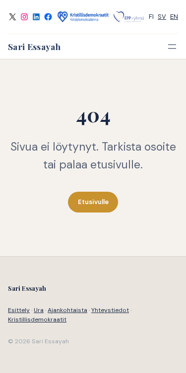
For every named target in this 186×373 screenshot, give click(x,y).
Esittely (19, 310)
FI (151, 16)
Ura (39, 310)
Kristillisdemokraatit (37, 319)
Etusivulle (93, 202)
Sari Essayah (34, 46)
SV (162, 16)
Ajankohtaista (67, 310)
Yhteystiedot (110, 310)
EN (174, 16)
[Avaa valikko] (172, 47)
